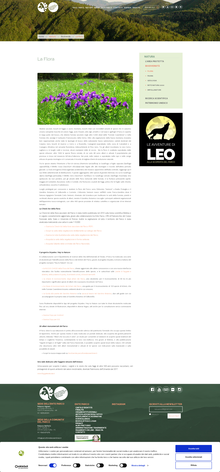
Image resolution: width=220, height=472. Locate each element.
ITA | (167, 3)
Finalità (79, 410)
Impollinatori (154, 90)
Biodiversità (65, 37)
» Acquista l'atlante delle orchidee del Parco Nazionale (66, 244)
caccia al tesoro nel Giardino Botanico (97, 293)
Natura (89, 7)
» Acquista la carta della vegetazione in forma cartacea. (67, 239)
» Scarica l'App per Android (52, 315)
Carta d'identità (83, 408)
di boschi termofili (88, 274)
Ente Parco (106, 7)
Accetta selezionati (193, 457)
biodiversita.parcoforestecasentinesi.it (82, 353)
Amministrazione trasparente (90, 428)
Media (97, 7)
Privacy (79, 423)
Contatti (118, 7)
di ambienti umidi (73, 274)
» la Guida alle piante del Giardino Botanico (59, 293)
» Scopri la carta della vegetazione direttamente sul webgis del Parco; (73, 231)
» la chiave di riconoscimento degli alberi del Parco (63, 279)
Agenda (127, 7)
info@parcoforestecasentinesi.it (49, 438)
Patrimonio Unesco (156, 103)
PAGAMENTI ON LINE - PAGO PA (89, 430)
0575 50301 (44, 413)
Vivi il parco (78, 7)
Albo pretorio (83, 426)
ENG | (172, 3)
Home (41, 37)
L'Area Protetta (154, 61)
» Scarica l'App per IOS (51, 319)
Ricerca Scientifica (156, 98)
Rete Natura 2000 (155, 85)
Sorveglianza (82, 419)
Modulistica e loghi (85, 421)
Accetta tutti (193, 448)
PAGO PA (136, 7)
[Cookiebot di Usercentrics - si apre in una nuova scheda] (21, 467)
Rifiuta (194, 465)
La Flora (45, 59)
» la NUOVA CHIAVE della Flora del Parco (58, 268)
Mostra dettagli (138, 465)
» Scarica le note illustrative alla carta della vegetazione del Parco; (71, 235)
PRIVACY (155, 414)
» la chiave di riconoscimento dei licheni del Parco (61, 286)
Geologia (152, 81)
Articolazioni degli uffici (88, 414)
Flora (150, 71)
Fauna (150, 76)
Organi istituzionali (86, 412)
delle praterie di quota (57, 274)
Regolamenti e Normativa (88, 417)
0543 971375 (45, 432)
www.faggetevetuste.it (46, 373)
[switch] (76, 465)
